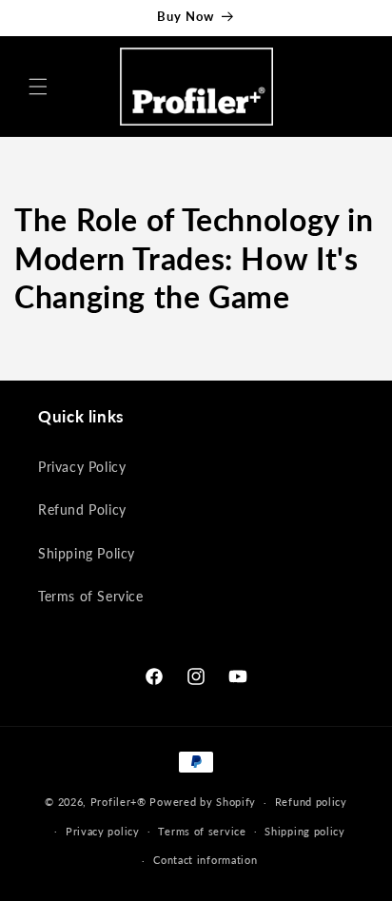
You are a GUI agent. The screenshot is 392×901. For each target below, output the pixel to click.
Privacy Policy (82, 467)
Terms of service (201, 831)
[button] (38, 87)
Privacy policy (103, 831)
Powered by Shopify (202, 801)
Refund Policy (82, 509)
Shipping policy (305, 831)
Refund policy (311, 801)
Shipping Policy (86, 553)
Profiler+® (118, 801)
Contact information (205, 859)
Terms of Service (91, 596)
